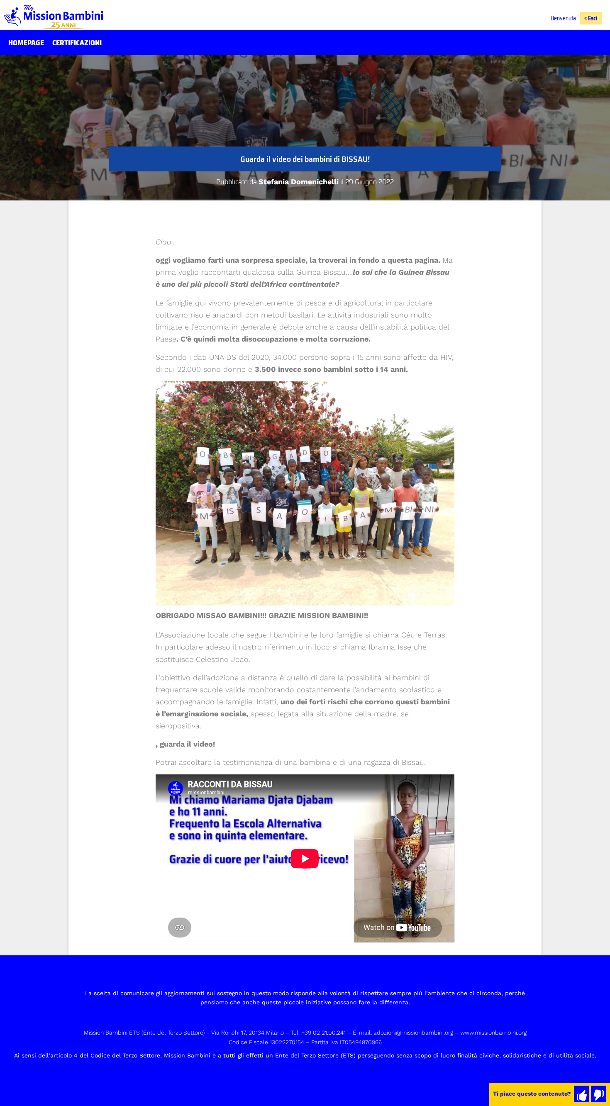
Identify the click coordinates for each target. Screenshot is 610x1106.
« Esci (591, 18)
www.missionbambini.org (493, 1032)
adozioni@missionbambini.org (413, 1032)
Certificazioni (77, 43)
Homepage (26, 43)
